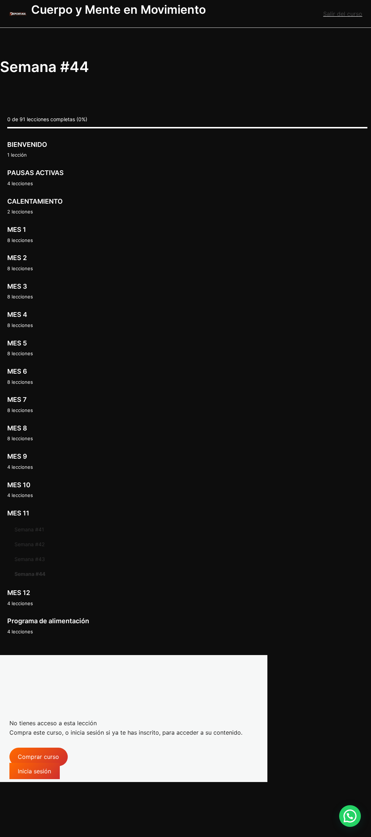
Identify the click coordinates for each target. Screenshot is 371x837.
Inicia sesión (34, 770)
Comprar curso (38, 756)
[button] (350, 816)
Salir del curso (342, 13)
